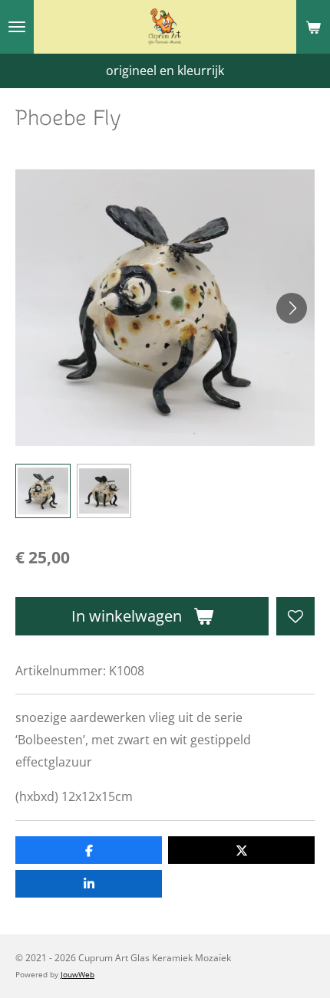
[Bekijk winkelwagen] (313, 27)
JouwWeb (77, 974)
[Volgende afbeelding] (291, 308)
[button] (43, 491)
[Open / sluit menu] (17, 27)
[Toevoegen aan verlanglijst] (295, 616)
